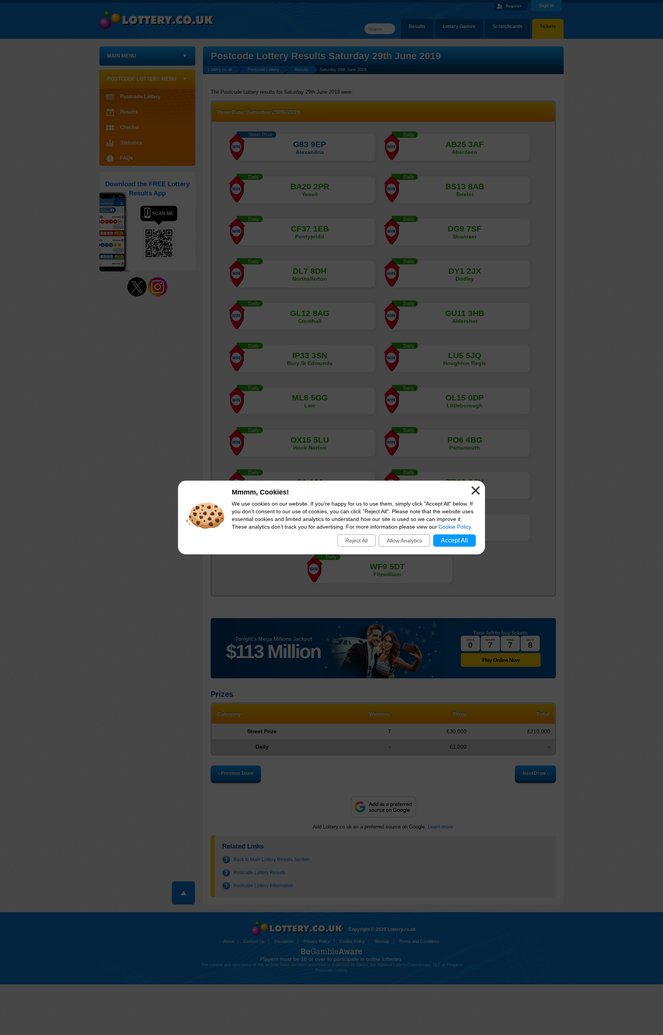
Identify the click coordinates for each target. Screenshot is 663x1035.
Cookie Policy (455, 527)
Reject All (356, 540)
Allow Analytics (404, 540)
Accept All (454, 540)
